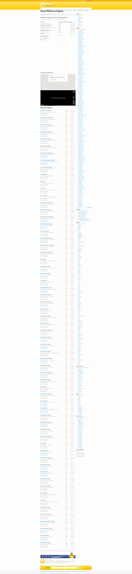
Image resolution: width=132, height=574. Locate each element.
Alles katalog (80, 189)
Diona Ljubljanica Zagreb (45, 393)
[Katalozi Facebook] (58, 555)
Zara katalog (80, 183)
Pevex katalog (80, 138)
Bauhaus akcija (80, 419)
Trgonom (79, 339)
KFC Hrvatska (80, 275)
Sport (79, 402)
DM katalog (79, 56)
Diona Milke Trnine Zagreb (46, 457)
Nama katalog (80, 121)
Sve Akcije (79, 447)
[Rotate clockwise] (74, 97)
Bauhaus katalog (80, 33)
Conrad (79, 247)
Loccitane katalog (80, 100)
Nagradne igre (80, 26)
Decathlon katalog (80, 51)
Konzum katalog (80, 90)
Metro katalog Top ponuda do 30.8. (83, 210)
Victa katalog (80, 180)
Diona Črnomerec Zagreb (45, 209)
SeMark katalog (80, 158)
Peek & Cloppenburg (81, 315)
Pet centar (79, 313)
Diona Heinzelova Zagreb (45, 294)
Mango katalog (80, 106)
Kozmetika (86, 10)
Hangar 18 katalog (80, 72)
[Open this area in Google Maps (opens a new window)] (42, 105)
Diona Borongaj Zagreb (45, 146)
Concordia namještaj (81, 246)
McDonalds (79, 296)
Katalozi (59, 0)
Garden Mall (80, 376)
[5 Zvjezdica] (56, 14)
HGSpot (79, 266)
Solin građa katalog (81, 163)
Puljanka (79, 325)
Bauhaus (79, 225)
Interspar (79, 271)
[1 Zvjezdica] (52, 14)
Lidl (78, 281)
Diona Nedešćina (44, 471)
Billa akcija (79, 420)
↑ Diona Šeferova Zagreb (88, 573)
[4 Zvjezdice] (55, 14)
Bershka (79, 229)
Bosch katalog (80, 193)
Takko (79, 331)
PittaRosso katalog (81, 139)
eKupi (79, 255)
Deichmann (79, 250)
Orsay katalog (80, 131)
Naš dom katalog (80, 123)
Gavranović (79, 262)
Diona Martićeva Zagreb (45, 429)
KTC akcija (79, 436)
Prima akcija (80, 444)
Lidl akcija (79, 438)
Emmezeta (79, 256)
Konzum (79, 289)
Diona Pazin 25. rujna (44, 507)
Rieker (79, 329)
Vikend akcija (80, 413)
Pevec (79, 316)
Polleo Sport (80, 328)
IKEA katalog (80, 80)
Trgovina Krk (80, 340)
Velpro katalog (80, 206)
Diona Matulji (43, 443)
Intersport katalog (80, 83)
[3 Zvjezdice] (54, 14)
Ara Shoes (79, 224)
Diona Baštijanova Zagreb (46, 131)
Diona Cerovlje (43, 195)
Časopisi (79, 25)
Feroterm (79, 258)
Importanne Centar (81, 378)
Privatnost (44, 571)
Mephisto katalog (80, 113)
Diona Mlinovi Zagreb (45, 464)
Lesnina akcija (80, 437)
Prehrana (42, 10)
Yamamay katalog (80, 187)
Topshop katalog (80, 175)
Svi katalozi (80, 191)
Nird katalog (80, 200)
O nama (41, 571)
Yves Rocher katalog (81, 188)
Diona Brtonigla (43, 174)
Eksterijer (60, 10)
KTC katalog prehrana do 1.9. (82, 211)
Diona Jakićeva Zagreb (45, 316)
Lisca (79, 283)
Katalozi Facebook (74, 571)
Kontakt (48, 571)
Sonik (79, 348)
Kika (78, 273)
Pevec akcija (80, 440)
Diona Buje (42, 181)
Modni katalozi (80, 410)
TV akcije (84, 0)
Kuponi (76, 0)
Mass (79, 295)
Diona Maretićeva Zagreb (45, 415)
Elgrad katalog (80, 58)
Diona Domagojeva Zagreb (46, 238)
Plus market (80, 322)
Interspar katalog (80, 82)
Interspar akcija (80, 427)
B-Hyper (79, 239)
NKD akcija (79, 428)
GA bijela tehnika (80, 68)
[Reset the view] (73, 97)
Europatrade (80, 257)
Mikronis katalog (80, 115)
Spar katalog (80, 166)
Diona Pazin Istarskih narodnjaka (47, 521)
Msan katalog (80, 201)
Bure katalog (80, 40)
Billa (78, 230)
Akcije (64, 0)
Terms (70, 105)
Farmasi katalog (80, 63)
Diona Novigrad (43, 493)
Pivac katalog (80, 140)
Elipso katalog (80, 59)
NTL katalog (80, 126)
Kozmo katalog (80, 91)
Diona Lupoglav (43, 401)
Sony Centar (80, 346)
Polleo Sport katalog (81, 150)
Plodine (79, 321)
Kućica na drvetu (80, 291)
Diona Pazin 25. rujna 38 (45, 514)
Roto (78, 330)
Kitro (78, 274)
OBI (78, 341)
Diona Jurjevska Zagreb (45, 344)
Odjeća (52, 10)
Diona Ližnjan (43, 386)
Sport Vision (80, 349)
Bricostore (79, 233)
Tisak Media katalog (81, 172)
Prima (79, 323)
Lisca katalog (80, 98)
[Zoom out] (74, 103)
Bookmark (55, 571)
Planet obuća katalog (81, 141)
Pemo (79, 314)
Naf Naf (79, 307)
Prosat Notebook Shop (81, 147)
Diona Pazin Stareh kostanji (46, 528)
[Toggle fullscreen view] (74, 92)
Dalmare (79, 375)
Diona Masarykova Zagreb (46, 436)
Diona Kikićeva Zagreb (45, 365)
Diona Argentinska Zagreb (46, 124)
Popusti (72, 0)
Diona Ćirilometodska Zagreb (46, 202)
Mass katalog (80, 107)
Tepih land (79, 332)
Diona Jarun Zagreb (44, 323)
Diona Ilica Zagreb (44, 308)
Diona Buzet (43, 188)
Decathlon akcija (80, 422)
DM (78, 254)
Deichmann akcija (80, 423)
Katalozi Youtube (80, 571)
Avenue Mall (80, 369)
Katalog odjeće (80, 409)
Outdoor (65, 10)
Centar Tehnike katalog (81, 46)
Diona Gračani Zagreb (45, 273)
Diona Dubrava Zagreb (45, 266)
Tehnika (69, 10)
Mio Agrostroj (80, 303)
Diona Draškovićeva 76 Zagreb (47, 245)
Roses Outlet (80, 385)
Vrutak (79, 357)
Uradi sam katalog (80, 179)
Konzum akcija (80, 432)
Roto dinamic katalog (81, 155)
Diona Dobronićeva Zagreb (46, 223)
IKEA (79, 270)
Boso (79, 238)
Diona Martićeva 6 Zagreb (45, 422)
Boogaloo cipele (80, 237)
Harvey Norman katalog (81, 73)
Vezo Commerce (80, 354)
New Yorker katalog (81, 124)
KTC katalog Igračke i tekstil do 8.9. (83, 212)
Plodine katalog (80, 142)
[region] (58, 98)
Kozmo (79, 287)
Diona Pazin (43, 500)
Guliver (79, 264)
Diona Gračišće (43, 280)
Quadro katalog (80, 205)
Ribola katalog (80, 151)
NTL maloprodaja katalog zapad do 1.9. (84, 218)
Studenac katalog (80, 162)
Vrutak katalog (80, 182)
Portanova (79, 384)
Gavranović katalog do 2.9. (82, 215)
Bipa (78, 231)
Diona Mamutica (43, 408)
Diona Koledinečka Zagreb (46, 372)
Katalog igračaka (80, 408)
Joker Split (79, 379)
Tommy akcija (80, 445)
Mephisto (79, 305)
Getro (79, 263)
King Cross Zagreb (81, 380)
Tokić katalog (80, 173)
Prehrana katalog (80, 146)
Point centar (80, 383)
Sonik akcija (80, 446)
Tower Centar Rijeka (81, 388)
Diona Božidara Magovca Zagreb (47, 160)
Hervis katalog (80, 75)
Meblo (79, 298)
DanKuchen (79, 248)
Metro (79, 299)
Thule (79, 364)
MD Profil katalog (80, 108)
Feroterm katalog (80, 65)
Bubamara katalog (80, 39)
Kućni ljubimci (80, 10)
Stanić (79, 345)
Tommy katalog (80, 174)
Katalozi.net (48, 559)
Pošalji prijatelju (59, 571)
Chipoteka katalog (80, 47)
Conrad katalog (80, 49)
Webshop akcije (80, 21)
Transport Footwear (81, 338)
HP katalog (79, 198)
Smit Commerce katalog (81, 159)
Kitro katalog (80, 89)
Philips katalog (80, 202)
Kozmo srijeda (80, 435)
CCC (78, 242)
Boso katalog (80, 38)
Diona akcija (80, 421)
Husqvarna (79, 197)
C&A (78, 245)
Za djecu (74, 10)
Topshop (79, 337)
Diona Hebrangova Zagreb (46, 287)
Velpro (79, 353)
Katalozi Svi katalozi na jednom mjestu (47, 4)
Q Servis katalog (80, 156)
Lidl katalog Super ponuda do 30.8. (83, 220)
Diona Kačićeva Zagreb (45, 351)
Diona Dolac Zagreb (44, 231)
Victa (79, 355)
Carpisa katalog (80, 42)
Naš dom (79, 308)
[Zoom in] (74, 101)
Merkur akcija (80, 439)
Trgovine (80, 0)
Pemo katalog (80, 134)
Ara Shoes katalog (81, 30)
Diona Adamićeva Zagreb (45, 110)
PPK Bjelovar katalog (81, 149)
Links (79, 282)
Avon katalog (80, 31)
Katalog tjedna (80, 190)
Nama (79, 306)
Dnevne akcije (80, 17)
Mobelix (79, 304)
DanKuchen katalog (81, 50)
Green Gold (79, 377)
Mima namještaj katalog (81, 116)
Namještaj (47, 10)
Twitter (84, 571)
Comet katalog (80, 48)
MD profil (79, 297)
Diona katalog (80, 55)
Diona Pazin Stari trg (44, 535)
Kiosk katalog (80, 88)
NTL (78, 312)
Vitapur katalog (80, 181)
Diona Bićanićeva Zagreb (45, 139)
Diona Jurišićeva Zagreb (45, 337)
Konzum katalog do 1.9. (81, 217)
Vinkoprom (79, 356)
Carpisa (79, 240)
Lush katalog (80, 99)
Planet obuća (80, 320)
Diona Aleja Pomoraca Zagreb (46, 117)
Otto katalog (80, 132)
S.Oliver (79, 347)
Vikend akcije (68, 0)
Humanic (79, 267)
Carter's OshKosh (80, 241)
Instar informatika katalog (82, 81)
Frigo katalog (80, 67)
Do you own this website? (53, 79)
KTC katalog (80, 92)
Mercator (79, 300)
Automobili (79, 414)
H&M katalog (80, 71)
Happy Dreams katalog (81, 74)
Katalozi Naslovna (42, 9)
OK (64, 79)
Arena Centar (80, 368)
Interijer (79, 401)
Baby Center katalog (81, 32)
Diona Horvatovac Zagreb (45, 301)
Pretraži (48, 567)
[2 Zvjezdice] (53, 14)
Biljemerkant (80, 232)
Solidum (79, 387)
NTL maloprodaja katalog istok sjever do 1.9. (84, 219)
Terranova (79, 333)
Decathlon (79, 249)
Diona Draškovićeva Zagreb (46, 252)
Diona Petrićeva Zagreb (45, 542)
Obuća (56, 10)
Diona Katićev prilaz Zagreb (46, 358)
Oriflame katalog (80, 129)
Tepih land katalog (80, 171)
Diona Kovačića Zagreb (45, 379)
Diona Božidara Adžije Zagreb (46, 153)
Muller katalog (80, 117)
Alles (79, 362)
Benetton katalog (80, 34)
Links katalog (80, 97)
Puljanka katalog (80, 148)
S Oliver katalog (80, 164)
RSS (63, 571)
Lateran (79, 279)
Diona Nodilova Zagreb (45, 478)
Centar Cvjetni (80, 370)
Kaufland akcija (80, 430)
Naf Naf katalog (80, 122)
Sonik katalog (80, 165)
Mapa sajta (51, 571)
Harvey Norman (80, 265)
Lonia (79, 288)
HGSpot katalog (80, 76)
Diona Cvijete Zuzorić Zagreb (46, 216)
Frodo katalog (80, 66)
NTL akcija (79, 429)
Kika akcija (79, 431)
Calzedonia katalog (81, 41)
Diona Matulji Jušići (44, 450)
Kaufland (79, 272)
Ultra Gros (79, 350)
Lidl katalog (79, 96)
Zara (78, 358)
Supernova (79, 386)
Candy (79, 363)
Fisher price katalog (81, 64)
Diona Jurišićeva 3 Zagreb (46, 330)
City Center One (80, 371)
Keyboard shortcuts (57, 105)
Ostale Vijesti (80, 392)
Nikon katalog (80, 199)
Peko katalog (80, 133)
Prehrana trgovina (80, 324)
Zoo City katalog (80, 184)
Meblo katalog (80, 109)
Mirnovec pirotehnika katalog (82, 114)
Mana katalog (80, 104)
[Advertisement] (49, 49)
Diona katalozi (63, 18)
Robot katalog (80, 154)
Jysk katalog (80, 84)
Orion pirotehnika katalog (81, 130)
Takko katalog (80, 167)
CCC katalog (80, 43)
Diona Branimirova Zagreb (46, 167)
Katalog (66, 571)
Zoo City (79, 361)
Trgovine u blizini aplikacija (80, 456)
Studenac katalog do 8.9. (81, 216)
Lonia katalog (80, 101)
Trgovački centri (80, 24)
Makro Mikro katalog (81, 105)
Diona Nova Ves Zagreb (45, 485)
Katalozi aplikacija (78, 451)
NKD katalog (80, 125)
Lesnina (79, 280)
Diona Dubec (43, 259)
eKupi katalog (80, 57)
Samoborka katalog (81, 157)
